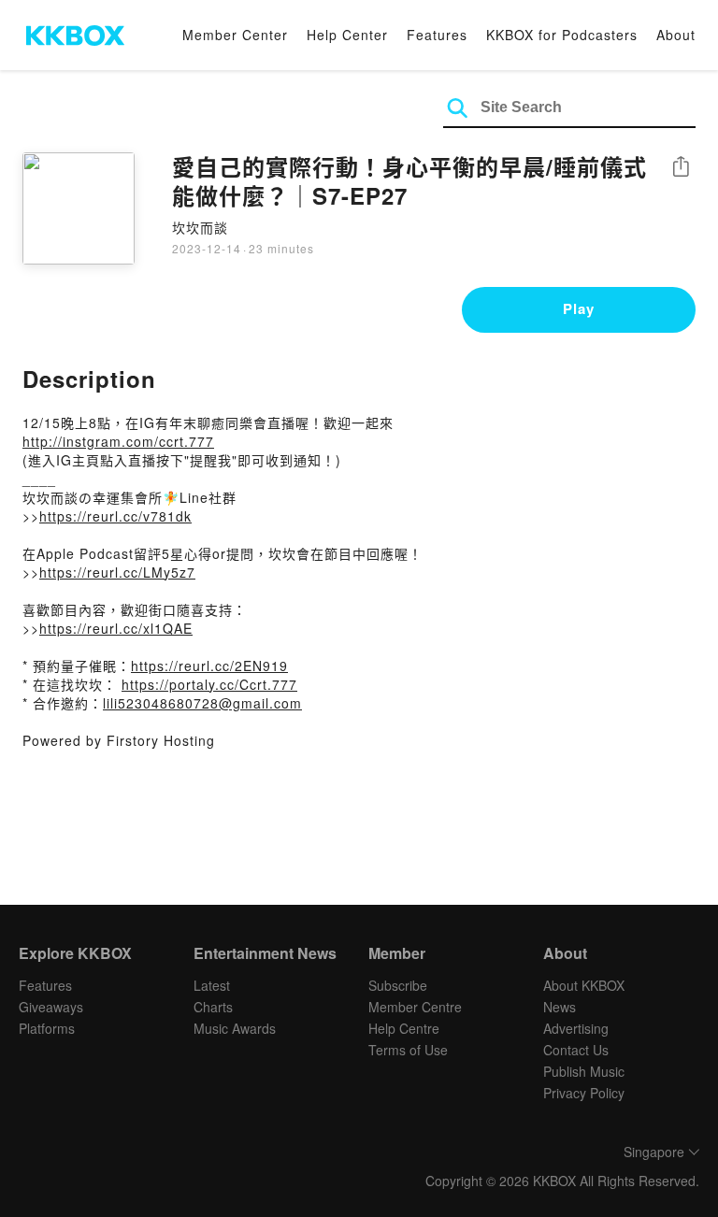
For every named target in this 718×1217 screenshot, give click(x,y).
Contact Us (576, 1049)
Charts (213, 1006)
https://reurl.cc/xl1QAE (116, 628)
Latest (212, 985)
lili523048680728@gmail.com (202, 703)
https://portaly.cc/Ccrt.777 (209, 684)
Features (437, 34)
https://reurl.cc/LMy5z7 (117, 572)
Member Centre (415, 1006)
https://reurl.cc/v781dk (115, 516)
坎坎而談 (200, 227)
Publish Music (584, 1071)
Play (579, 308)
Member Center (235, 34)
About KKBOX (584, 985)
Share (681, 168)
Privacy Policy (584, 1092)
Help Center (347, 34)
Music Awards (235, 1028)
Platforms (47, 1028)
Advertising (576, 1028)
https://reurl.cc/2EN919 (209, 665)
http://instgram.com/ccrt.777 (118, 441)
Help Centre (403, 1028)
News (559, 1006)
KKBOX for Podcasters (562, 34)
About (676, 34)
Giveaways (51, 1006)
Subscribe (397, 985)
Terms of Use (408, 1049)
